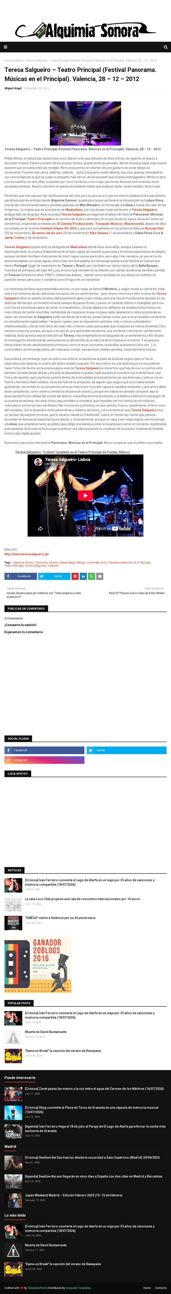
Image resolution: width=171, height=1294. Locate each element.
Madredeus (74, 209)
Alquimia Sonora (23, 562)
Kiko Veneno (99, 233)
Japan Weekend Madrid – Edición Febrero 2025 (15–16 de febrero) (73, 1195)
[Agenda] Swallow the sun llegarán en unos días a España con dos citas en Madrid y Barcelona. (94, 1176)
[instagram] (44, 760)
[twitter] (127, 750)
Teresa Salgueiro (144, 209)
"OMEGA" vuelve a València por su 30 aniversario (60, 918)
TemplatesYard (37, 1288)
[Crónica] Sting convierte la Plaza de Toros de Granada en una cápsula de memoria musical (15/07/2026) (92, 1110)
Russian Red (154, 228)
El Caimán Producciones (75, 223)
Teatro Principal (39, 219)
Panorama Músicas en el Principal (129, 562)
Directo (53, 562)
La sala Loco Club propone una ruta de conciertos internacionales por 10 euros (82, 899)
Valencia (18, 60)
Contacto (161, 1288)
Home (147, 1288)
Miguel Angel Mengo (72, 562)
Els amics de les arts (47, 233)
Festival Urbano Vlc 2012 (58, 228)
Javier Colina (14, 237)
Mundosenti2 (134, 223)
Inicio (7, 60)
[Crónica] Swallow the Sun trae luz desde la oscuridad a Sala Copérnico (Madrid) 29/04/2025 (92, 1157)
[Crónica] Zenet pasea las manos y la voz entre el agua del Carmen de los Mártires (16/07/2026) (94, 1089)
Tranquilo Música (108, 223)
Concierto (41, 562)
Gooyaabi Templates (78, 1288)
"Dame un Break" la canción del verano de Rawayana (63, 1051)
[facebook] (44, 750)
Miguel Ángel (13, 88)
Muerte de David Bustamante (46, 1032)
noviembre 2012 (97, 562)
